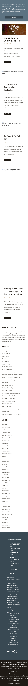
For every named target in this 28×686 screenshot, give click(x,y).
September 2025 (7, 427)
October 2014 (6, 512)
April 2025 (5, 430)
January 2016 (6, 496)
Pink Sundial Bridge (7, 403)
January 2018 (6, 472)
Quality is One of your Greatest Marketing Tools (12, 39)
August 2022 (5, 446)
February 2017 (6, 480)
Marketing (5, 382)
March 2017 (5, 477)
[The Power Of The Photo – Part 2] (14, 127)
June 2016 (5, 485)
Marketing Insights (7, 385)
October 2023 (6, 440)
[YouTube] (12, 651)
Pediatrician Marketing (8, 401)
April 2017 (5, 475)
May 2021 (4, 456)
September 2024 (7, 435)
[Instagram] (15, 651)
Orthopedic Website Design (10, 396)
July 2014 (5, 520)
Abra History (6, 353)
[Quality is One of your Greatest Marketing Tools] (14, 29)
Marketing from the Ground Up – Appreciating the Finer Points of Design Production (13, 291)
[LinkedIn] (9, 651)
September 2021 (7, 453)
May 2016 (5, 488)
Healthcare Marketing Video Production (13, 380)
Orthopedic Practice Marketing (11, 393)
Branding (4, 359)
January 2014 (6, 525)
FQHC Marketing (7, 369)
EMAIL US (12, 573)
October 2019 (6, 461)
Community (5, 361)
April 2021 (5, 459)
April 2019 (5, 464)
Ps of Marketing (6, 406)
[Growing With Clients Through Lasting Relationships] (14, 76)
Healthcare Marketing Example (11, 377)
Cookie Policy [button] (15, 9)
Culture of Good (6, 364)
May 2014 (5, 522)
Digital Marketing (7, 366)
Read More (7, 62)
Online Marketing (7, 390)
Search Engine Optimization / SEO (12, 409)
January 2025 (6, 432)
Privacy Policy (11, 683)
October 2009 (6, 527)
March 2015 (5, 504)
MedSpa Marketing (7, 388)
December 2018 (6, 467)
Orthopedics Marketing (8, 398)
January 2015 (6, 506)
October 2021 (6, 451)
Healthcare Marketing (8, 372)
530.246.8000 (13, 569)
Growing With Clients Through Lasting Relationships (11, 87)
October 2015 (6, 498)
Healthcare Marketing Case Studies (12, 374)
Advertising (5, 356)
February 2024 (6, 438)
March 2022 (5, 448)
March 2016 (5, 490)
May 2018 (5, 469)
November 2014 (6, 509)
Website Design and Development (12, 414)
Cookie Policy (17, 683)
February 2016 (6, 493)
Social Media (5, 411)
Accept (14, 17)
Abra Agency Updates (8, 351)
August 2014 (5, 517)
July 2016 (5, 483)
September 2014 (7, 514)
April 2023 (5, 443)
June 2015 (5, 501)
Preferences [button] (5, 12)
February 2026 (6, 424)
